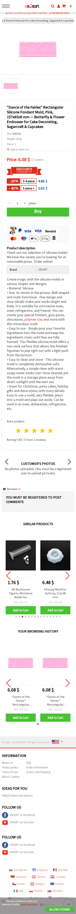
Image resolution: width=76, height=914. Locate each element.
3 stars (35, 430)
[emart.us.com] (25, 7)
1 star (19, 430)
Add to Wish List (20, 149)
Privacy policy (10, 767)
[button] (16, 616)
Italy (21, 890)
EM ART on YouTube (22, 822)
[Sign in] (58, 6)
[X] (3, 901)
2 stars (27, 430)
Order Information (37, 767)
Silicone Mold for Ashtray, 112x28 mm (55, 593)
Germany (21, 877)
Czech (21, 884)
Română (62, 870)
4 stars (42, 430)
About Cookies (11, 776)
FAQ (28, 763)
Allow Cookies (59, 909)
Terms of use (10, 772)
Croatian (60, 877)
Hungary (40, 884)
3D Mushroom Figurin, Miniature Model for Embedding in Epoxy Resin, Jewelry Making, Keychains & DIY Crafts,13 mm (21, 593)
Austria (41, 877)
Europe (59, 884)
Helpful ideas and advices (17, 795)
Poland (38, 890)
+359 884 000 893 (59, 13)
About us (7, 763)
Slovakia (57, 890)
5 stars (50, 430)
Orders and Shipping (38, 772)
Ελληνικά (42, 870)
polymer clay (33, 319)
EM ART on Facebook (22, 815)
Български (20, 870)
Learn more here (29, 904)
